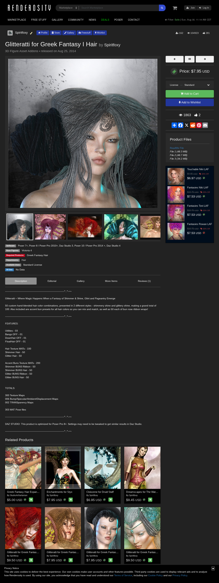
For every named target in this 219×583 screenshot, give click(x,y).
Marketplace (17, 19)
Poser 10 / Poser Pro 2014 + (89, 245)
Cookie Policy (155, 575)
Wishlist (100, 32)
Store (57, 32)
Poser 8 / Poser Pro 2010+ (43, 245)
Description (21, 281)
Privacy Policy (179, 575)
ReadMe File (177, 148)
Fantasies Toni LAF (198, 205)
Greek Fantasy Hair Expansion (24, 491)
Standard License (32, 264)
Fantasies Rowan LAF (199, 224)
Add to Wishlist (191, 102)
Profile (43, 32)
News (92, 19)
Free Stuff (39, 19)
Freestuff (86, 32)
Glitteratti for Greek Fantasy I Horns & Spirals (72, 552)
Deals (105, 19)
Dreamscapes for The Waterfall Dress (147, 491)
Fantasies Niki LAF (197, 187)
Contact (134, 19)
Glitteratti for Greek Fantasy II (102, 552)
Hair (24, 260)
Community (75, 19)
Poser (118, 19)
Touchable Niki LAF (198, 169)
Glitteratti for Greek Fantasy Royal (145, 552)
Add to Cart (191, 93)
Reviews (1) (144, 281)
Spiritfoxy (112, 45)
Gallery (57, 19)
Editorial (52, 281)
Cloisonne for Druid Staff (100, 491)
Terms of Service (123, 575)
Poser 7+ (23, 245)
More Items (111, 281)
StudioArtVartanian (18, 495)
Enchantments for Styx (59, 491)
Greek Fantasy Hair (37, 255)
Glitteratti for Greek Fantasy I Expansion (29, 552)
